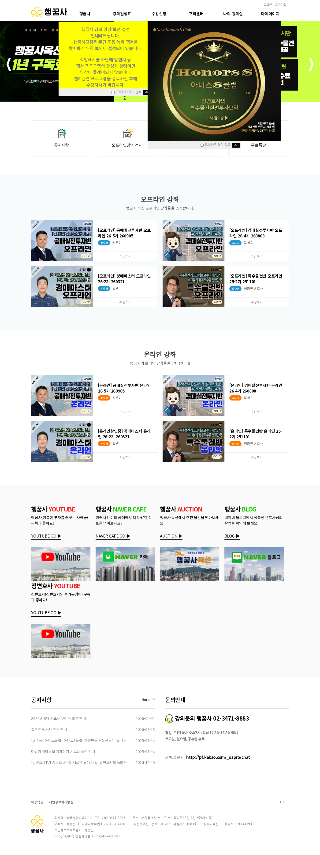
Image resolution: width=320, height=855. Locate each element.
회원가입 (281, 4)
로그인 (268, 4)
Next (311, 65)
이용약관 (37, 802)
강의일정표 (122, 13)
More (145, 699)
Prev (8, 65)
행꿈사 (84, 13)
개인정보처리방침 (61, 802)
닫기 (147, 92)
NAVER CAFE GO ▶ (113, 536)
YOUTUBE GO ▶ (46, 536)
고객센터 (196, 13)
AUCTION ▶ (171, 536)
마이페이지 (270, 13)
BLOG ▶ (232, 536)
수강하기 (125, 256)
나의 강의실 (233, 13)
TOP (281, 802)
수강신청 (159, 13)
